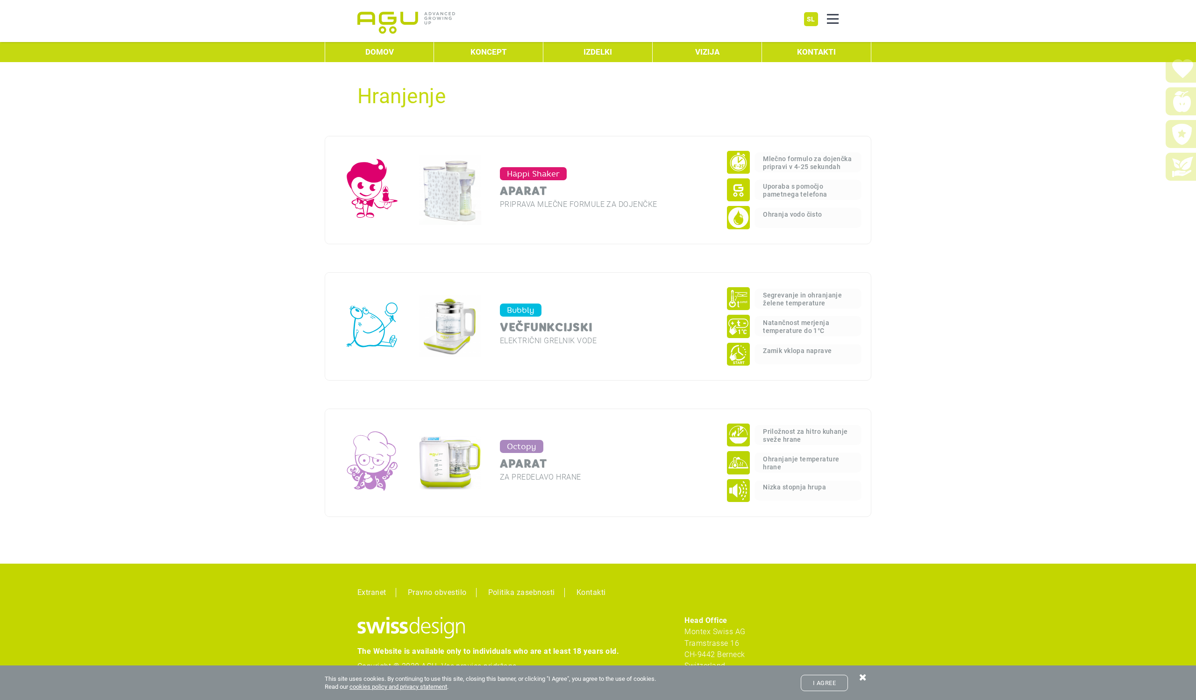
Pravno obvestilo (437, 592)
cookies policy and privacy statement (398, 686)
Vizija (707, 52)
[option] (645, 190)
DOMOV (379, 52)
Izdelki (598, 52)
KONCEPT (488, 52)
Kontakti (816, 52)
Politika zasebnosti (521, 592)
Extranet (371, 592)
